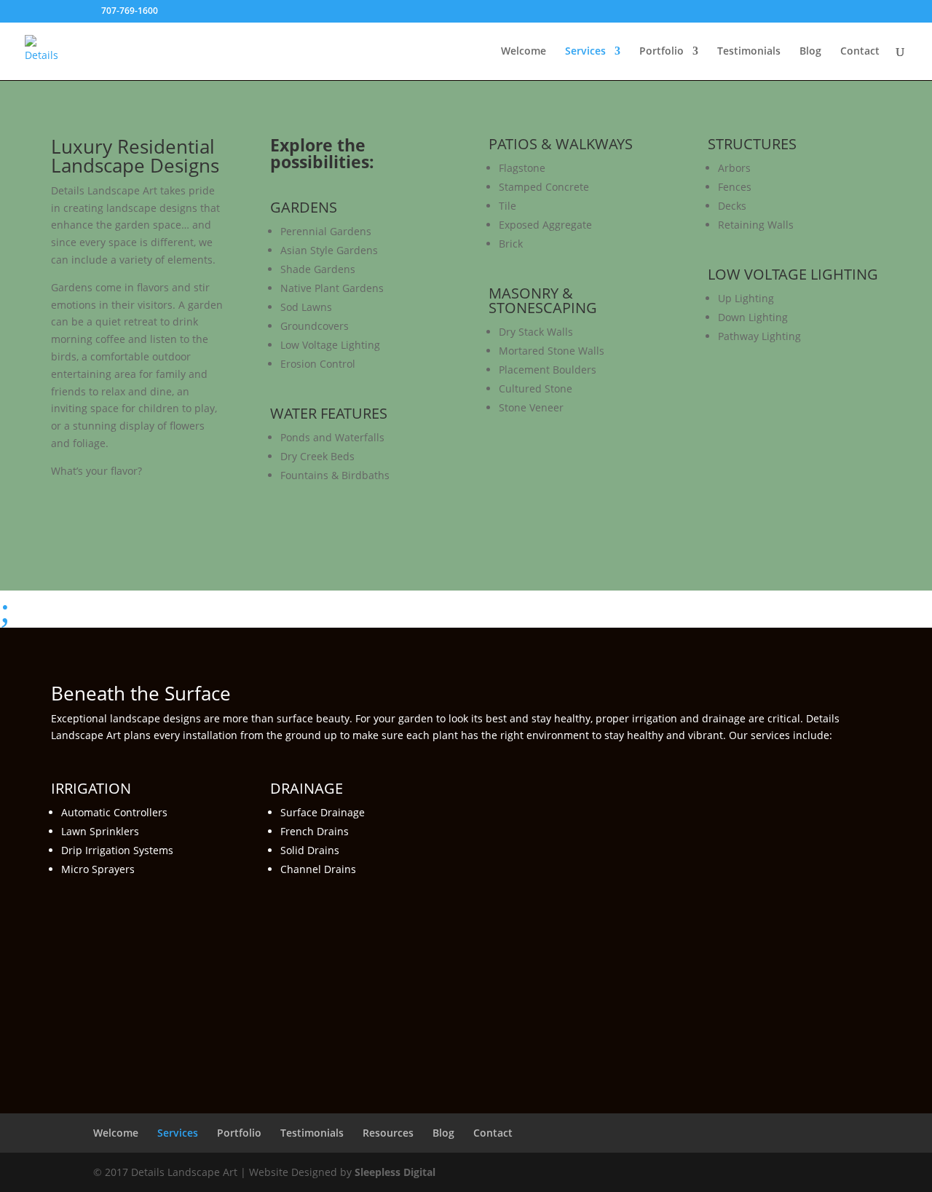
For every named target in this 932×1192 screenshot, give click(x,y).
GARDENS (303, 207)
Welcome (523, 52)
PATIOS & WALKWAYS (561, 144)
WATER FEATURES (328, 413)
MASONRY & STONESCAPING (543, 300)
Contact (860, 52)
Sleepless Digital (395, 1172)
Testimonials (749, 52)
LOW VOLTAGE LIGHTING (793, 274)
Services (585, 52)
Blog (810, 52)
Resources (388, 1133)
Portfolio (661, 52)
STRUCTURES (752, 144)
